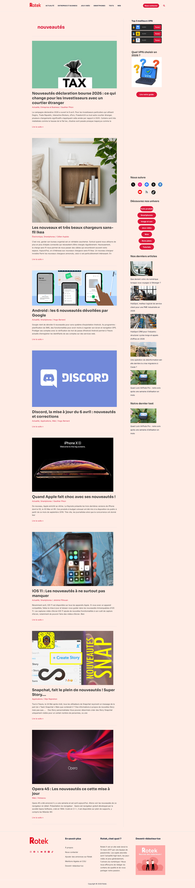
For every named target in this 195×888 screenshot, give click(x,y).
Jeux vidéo (85, 6)
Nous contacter (71, 852)
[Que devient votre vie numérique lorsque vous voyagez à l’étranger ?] (141, 268)
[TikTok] (153, 192)
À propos (69, 847)
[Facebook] (147, 184)
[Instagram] (140, 184)
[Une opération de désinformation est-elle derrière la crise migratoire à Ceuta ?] (143, 349)
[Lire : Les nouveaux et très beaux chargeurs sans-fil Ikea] (74, 180)
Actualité (50, 6)
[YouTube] (140, 192)
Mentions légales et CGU (75, 861)
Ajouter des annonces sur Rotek (78, 857)
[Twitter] (38, 852)
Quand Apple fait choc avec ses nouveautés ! (74, 496)
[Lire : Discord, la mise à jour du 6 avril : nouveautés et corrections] (74, 378)
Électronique (37, 236)
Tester (157, 27)
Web (119, 6)
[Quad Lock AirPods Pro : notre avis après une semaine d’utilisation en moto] (143, 377)
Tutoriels (147, 247)
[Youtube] (41, 852)
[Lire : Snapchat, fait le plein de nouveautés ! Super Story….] (72, 658)
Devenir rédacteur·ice (74, 866)
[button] (151, 6)
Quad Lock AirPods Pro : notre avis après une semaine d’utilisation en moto (145, 391)
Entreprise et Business (67, 6)
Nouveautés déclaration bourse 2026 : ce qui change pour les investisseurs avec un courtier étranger (74, 98)
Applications (46, 421)
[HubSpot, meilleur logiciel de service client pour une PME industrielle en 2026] (143, 293)
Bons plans (147, 241)
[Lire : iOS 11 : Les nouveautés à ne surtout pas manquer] (72, 559)
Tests (111, 6)
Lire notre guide (147, 94)
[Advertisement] (146, 137)
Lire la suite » (37, 126)
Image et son (146, 221)
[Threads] (153, 184)
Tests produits (146, 209)
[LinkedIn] (160, 184)
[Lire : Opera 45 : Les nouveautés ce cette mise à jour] (72, 757)
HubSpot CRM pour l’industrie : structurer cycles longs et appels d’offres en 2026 (144, 335)
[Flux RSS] (147, 192)
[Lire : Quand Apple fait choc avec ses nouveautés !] (72, 464)
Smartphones (99, 6)
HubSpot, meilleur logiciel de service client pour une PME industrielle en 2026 (146, 307)
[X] (133, 184)
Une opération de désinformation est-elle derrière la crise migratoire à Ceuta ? (146, 363)
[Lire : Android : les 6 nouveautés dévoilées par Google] (74, 288)
